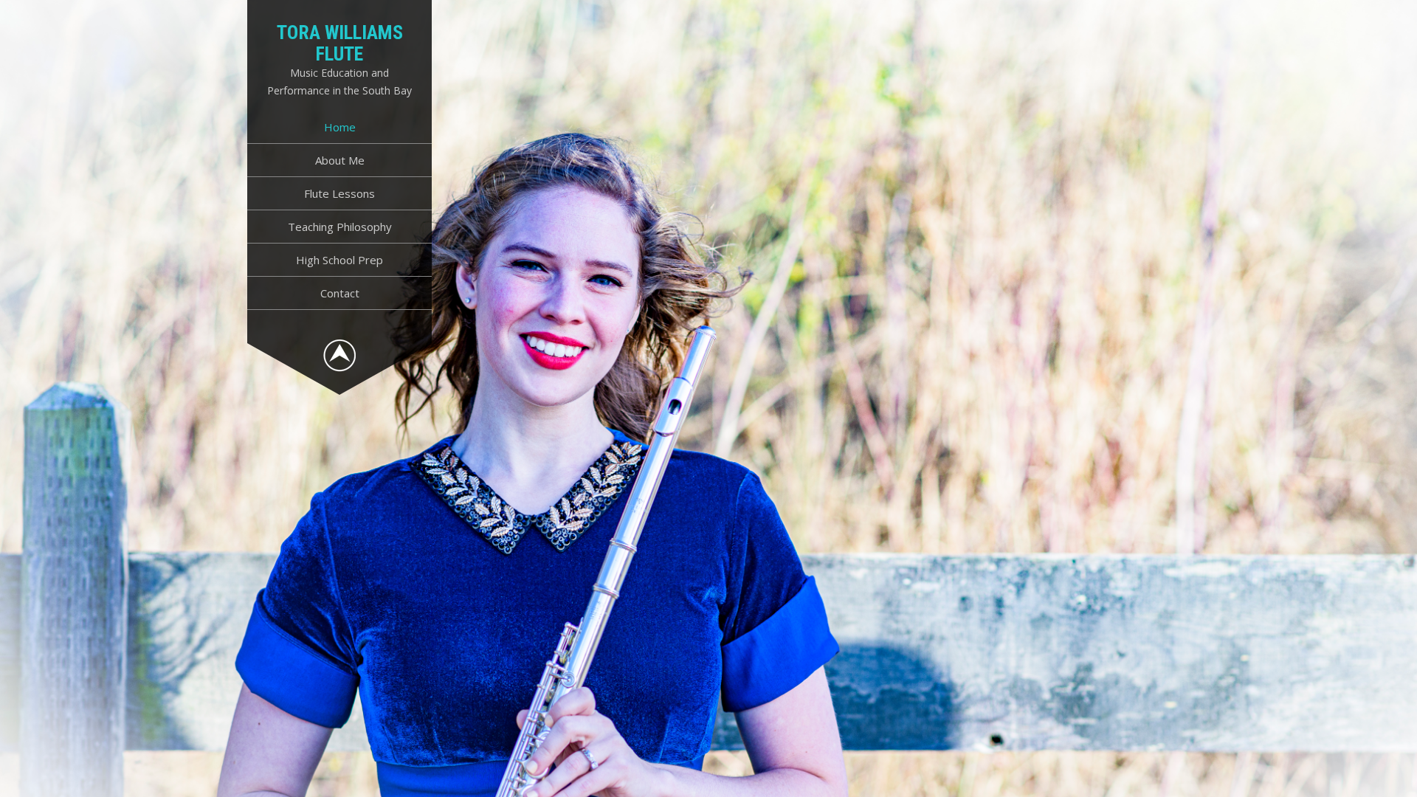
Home (340, 127)
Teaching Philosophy (340, 226)
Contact (339, 293)
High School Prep (339, 259)
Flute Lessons (339, 193)
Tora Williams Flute (340, 43)
